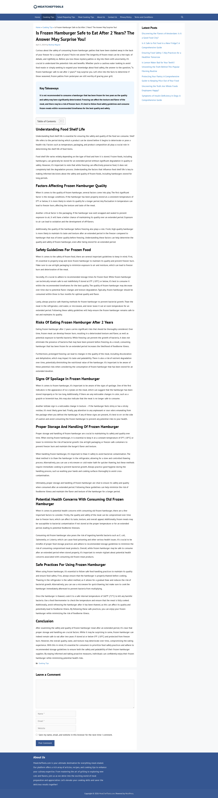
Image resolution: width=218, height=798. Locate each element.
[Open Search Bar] (182, 17)
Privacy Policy (125, 17)
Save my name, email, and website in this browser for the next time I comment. (75, 734)
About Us (101, 17)
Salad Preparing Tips (66, 17)
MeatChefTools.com (107, 793)
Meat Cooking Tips (86, 17)
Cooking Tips (48, 17)
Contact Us (112, 17)
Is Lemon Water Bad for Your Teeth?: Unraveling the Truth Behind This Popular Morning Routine (161, 67)
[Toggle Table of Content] (60, 121)
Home (37, 17)
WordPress (129, 793)
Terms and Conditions (143, 17)
